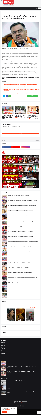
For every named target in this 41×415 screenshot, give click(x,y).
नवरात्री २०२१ (3, 345)
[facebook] (18, 406)
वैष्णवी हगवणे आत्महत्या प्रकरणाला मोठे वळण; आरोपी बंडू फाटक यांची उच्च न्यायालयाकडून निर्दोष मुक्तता (21, 257)
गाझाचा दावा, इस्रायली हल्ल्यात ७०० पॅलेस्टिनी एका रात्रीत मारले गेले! (14, 87)
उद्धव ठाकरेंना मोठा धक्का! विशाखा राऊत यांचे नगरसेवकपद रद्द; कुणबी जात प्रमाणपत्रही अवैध (20, 272)
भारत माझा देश (3, 347)
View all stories (32, 307)
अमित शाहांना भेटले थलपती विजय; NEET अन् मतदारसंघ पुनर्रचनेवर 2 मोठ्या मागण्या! (32, 116)
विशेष (2, 350)
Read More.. (4, 119)
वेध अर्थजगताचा (3, 353)
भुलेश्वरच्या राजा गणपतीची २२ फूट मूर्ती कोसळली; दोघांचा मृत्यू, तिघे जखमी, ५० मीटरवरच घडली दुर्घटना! (21, 221)
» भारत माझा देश (6, 12)
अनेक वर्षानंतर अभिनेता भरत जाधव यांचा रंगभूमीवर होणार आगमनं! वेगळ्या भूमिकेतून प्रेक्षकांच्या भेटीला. (19, 93)
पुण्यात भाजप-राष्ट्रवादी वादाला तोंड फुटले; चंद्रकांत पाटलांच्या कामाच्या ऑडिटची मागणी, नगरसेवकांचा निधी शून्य (22, 205)
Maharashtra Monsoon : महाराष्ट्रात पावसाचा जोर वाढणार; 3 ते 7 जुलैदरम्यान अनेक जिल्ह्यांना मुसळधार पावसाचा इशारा (23, 391)
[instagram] (23, 406)
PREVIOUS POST (36, 140)
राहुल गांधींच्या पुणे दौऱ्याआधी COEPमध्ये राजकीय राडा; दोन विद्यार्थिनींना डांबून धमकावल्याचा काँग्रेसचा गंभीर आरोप (22, 277)
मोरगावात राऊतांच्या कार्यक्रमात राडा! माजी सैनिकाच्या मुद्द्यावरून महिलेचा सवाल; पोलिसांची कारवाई (20, 231)
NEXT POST (4, 140)
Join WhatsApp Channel (33, 95)
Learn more (8, 409)
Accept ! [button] (4, 411)
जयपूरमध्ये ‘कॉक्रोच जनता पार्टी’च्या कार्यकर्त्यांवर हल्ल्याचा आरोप (16, 293)
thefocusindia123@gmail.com (22, 402)
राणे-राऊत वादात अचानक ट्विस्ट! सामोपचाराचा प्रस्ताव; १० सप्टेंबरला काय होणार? (18, 267)
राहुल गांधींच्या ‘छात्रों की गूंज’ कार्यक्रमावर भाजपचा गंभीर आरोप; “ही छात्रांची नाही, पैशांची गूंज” (20, 246)
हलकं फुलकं (2, 355)
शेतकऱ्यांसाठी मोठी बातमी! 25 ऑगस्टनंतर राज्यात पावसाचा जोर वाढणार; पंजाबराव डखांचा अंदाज (20, 262)
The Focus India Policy (25, 411)
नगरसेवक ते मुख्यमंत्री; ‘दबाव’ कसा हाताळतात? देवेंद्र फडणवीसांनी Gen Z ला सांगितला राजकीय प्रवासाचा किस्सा (22, 200)
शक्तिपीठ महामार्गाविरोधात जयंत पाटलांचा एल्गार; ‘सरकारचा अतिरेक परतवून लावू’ (18, 282)
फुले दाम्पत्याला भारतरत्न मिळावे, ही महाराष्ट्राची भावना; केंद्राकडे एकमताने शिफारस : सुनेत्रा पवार (20, 236)
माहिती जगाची (3, 348)
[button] (1, 1)
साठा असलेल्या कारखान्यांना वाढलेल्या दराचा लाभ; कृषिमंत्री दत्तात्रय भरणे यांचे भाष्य (18, 195)
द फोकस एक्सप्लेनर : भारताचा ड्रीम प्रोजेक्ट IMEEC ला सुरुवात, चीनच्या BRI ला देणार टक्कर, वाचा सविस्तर (20, 84)
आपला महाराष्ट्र (3, 342)
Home (3, 12)
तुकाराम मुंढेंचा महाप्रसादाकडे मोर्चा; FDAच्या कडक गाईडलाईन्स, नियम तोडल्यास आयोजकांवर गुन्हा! (20, 210)
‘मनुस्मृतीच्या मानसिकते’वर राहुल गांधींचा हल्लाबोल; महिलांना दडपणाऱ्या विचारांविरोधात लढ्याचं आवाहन (21, 226)
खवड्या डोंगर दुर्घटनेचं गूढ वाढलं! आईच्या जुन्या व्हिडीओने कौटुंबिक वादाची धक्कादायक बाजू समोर (20, 215)
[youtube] (20, 406)
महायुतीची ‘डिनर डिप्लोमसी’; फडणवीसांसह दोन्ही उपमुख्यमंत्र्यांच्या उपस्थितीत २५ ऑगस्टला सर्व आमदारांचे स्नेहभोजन (23, 241)
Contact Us (18, 411)
